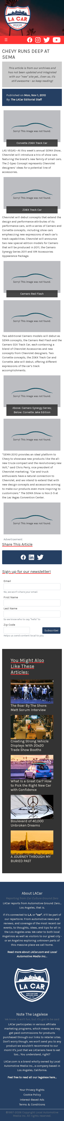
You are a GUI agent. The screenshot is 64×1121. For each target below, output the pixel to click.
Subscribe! (51, 630)
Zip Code (9, 624)
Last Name (10, 608)
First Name (11, 597)
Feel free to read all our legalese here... (32, 1077)
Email (7, 581)
